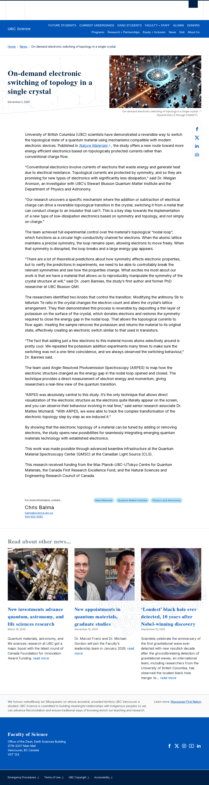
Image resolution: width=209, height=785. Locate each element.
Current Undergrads (96, 25)
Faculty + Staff (157, 25)
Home (12, 46)
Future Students (62, 25)
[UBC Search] (193, 5)
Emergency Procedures (22, 777)
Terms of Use (52, 777)
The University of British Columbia (18, 10)
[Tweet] (197, 137)
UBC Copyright (78, 777)
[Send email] (197, 154)
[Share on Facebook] (197, 129)
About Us (194, 32)
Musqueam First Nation (186, 701)
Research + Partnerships (124, 32)
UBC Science (19, 29)
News (172, 32)
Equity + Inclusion (154, 32)
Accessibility (102, 777)
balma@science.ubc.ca (39, 512)
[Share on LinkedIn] (197, 146)
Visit (182, 32)
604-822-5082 (34, 516)
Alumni (178, 25)
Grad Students (129, 25)
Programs (98, 32)
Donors (193, 25)
